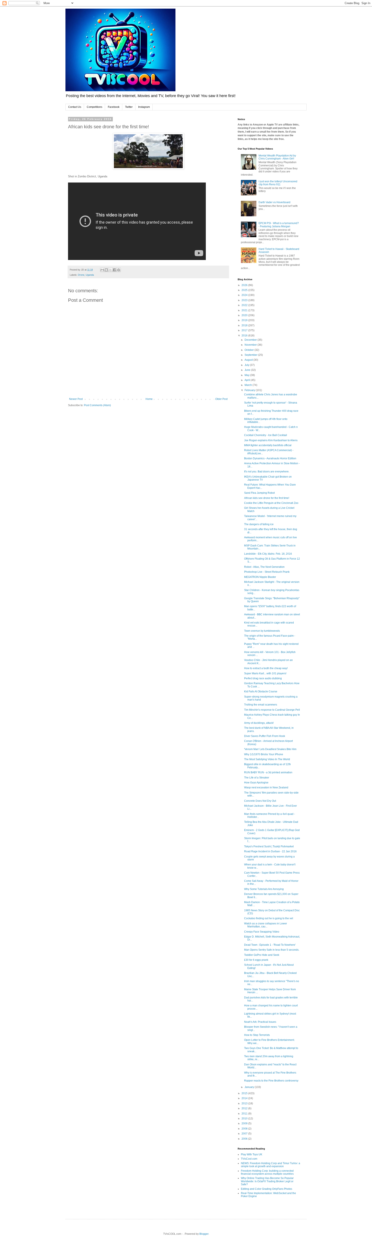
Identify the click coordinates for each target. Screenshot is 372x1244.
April (248, 380)
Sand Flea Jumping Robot (259, 492)
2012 (245, 1108)
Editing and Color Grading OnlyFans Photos (266, 1188)
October (249, 349)
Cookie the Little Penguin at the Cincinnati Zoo (271, 502)
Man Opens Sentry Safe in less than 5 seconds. (271, 949)
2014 (245, 1098)
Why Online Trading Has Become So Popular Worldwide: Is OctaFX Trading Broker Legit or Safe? (267, 1181)
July (247, 365)
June (248, 369)
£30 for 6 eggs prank (256, 959)
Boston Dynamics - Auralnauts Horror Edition (270, 458)
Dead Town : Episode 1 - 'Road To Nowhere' (270, 944)
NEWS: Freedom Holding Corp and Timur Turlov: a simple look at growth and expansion (270, 1165)
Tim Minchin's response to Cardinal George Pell (272, 709)
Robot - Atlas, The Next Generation (264, 566)
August (249, 359)
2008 (245, 1128)
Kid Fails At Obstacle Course (260, 691)
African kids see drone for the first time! (266, 498)
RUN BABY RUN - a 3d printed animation (268, 772)
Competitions (94, 106)
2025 (245, 290)
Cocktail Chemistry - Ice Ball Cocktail (265, 435)
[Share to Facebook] (114, 270)
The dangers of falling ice (259, 524)
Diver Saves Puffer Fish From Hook (264, 736)
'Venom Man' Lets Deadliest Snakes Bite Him (270, 749)
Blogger (203, 1233)
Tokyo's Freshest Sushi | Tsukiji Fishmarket (269, 846)
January (250, 1087)
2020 (245, 315)
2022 (245, 305)
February (250, 390)
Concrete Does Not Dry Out (260, 800)
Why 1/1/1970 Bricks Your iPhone (263, 754)
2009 (245, 1123)
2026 (245, 285)
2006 (245, 1138)
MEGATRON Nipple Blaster (260, 577)
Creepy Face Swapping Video (261, 931)
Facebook (113, 106)
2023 (245, 300)
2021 (245, 310)
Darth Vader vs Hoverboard (274, 202)
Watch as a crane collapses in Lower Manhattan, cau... (265, 925)
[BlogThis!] (106, 270)
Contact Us (74, 106)
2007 (245, 1133)
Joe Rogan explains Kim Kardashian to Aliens (271, 440)
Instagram (144, 106)
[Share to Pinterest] (118, 270)
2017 (245, 330)
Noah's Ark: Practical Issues (260, 1021)
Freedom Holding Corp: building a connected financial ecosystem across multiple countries (267, 1172)
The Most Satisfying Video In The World (267, 759)
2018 (245, 325)
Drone (81, 275)
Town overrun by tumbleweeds (262, 630)
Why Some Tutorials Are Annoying (264, 889)
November (251, 344)
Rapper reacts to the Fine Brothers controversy (271, 1080)
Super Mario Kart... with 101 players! (265, 673)
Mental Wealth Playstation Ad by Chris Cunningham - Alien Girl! (277, 157)
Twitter (129, 106)
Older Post (221, 399)
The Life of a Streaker (256, 777)
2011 (245, 1113)
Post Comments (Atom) (97, 405)
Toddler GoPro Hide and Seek (261, 954)
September (251, 354)
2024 (245, 295)
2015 (245, 1093)
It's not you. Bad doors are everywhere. (266, 471)
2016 (245, 335)
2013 (245, 1103)
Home (149, 399)
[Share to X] (110, 270)
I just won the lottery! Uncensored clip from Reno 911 (278, 183)
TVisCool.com (249, 1158)
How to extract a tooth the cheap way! (266, 668)
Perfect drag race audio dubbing (263, 678)
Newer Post (76, 399)
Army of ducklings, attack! (259, 722)
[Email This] (102, 270)
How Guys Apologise (256, 782)
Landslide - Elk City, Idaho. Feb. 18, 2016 (268, 553)
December (251, 339)
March (249, 385)
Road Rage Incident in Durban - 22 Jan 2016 (270, 851)
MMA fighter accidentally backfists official (267, 445)
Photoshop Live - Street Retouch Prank (267, 571)
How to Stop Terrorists (257, 1035)
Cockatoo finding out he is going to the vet (268, 918)
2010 (245, 1118)
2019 (245, 320)
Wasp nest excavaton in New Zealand (266, 787)
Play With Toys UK (251, 1154)
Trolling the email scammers (260, 704)
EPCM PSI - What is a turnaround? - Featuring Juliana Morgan (279, 225)
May (247, 375)
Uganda (90, 275)
